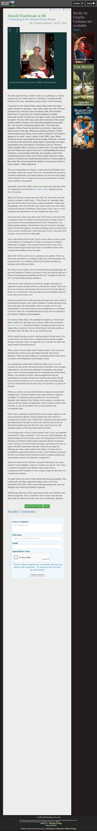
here (76, 30)
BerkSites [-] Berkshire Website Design (61, 829)
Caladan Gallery (42, 189)
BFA (86, 149)
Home (89, 3)
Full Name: (17, 535)
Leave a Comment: (20, 522)
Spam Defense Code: (21, 551)
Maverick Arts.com (15, 325)
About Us (43, 823)
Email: (15, 543)
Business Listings (55, 823)
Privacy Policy (51, 825)
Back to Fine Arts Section (33, 506)
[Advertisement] (37, 698)
